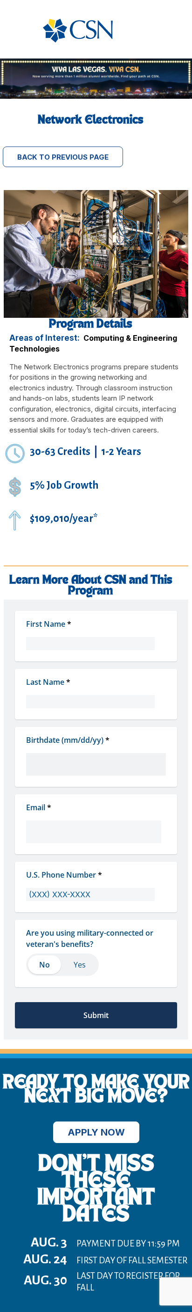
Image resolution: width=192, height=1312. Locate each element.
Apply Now (96, 1132)
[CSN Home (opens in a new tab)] (78, 40)
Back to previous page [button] (63, 157)
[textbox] (96, 757)
